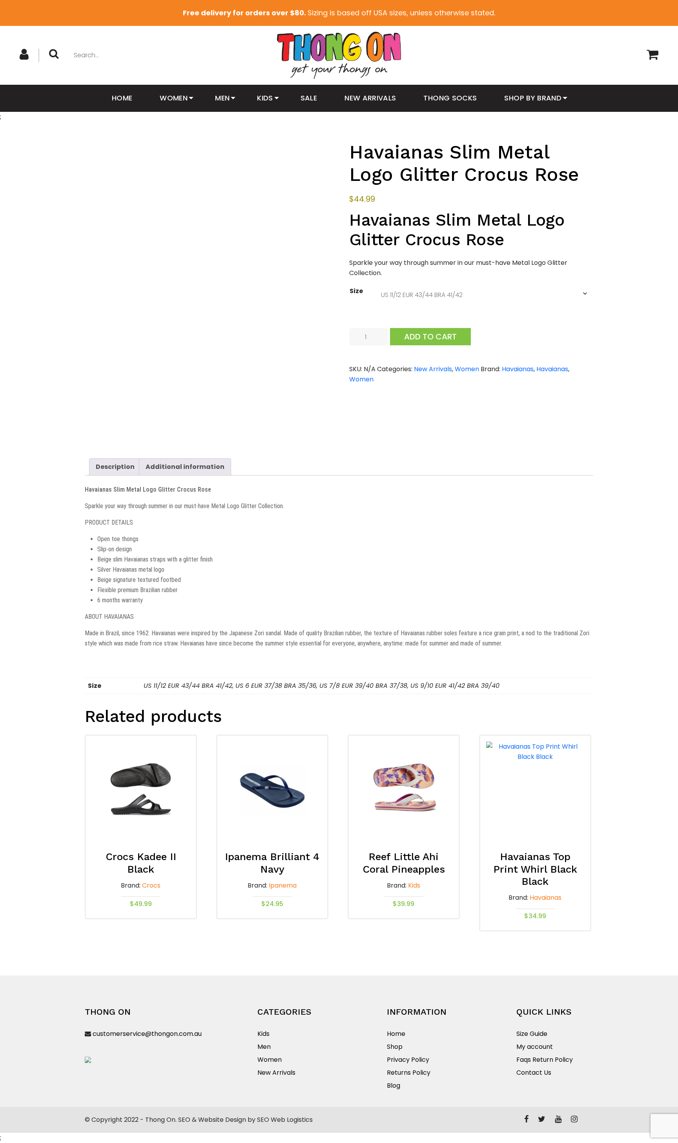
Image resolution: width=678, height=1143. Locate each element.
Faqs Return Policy (544, 1059)
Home (122, 98)
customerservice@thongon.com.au (147, 1033)
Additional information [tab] (185, 466)
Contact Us (533, 1072)
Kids (265, 98)
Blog (393, 1085)
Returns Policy (408, 1072)
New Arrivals (370, 98)
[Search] (56, 54)
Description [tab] (115, 466)
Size (356, 290)
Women (174, 98)
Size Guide (531, 1033)
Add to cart (430, 336)
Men (222, 98)
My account (534, 1046)
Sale (309, 98)
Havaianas (518, 369)
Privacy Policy (408, 1059)
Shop (395, 1046)
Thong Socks (450, 98)
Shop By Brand (532, 98)
